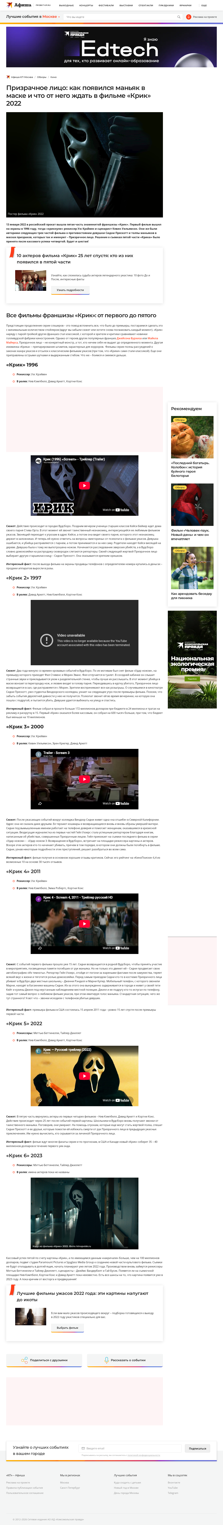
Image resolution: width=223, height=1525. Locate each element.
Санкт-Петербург (70, 1487)
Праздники (166, 5)
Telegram (173, 1493)
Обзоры (41, 77)
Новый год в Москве (126, 1487)
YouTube (173, 1487)
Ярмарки (186, 5)
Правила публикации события (24, 1487)
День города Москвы (126, 1493)
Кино (53, 77)
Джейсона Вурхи (128, 338)
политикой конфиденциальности (144, 1455)
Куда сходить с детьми (127, 1482)
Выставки (126, 5)
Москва (64, 1482)
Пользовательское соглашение (24, 1493)
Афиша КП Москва (22, 77)
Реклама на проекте (205, 16)
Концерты (86, 5)
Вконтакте (174, 1482)
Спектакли (146, 5)
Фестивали (106, 5)
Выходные (66, 5)
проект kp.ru (43, 5)
